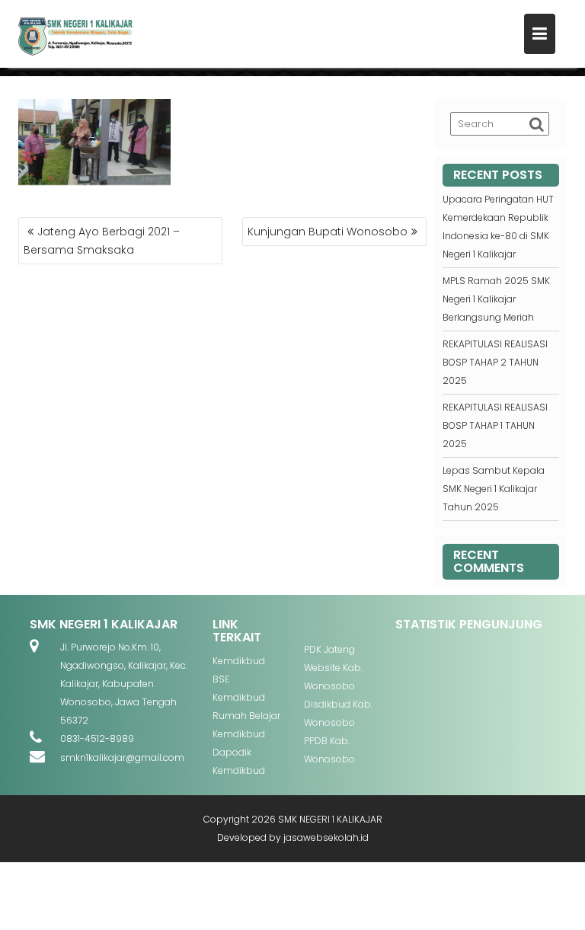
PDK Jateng (329, 649)
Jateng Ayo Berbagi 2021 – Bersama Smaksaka (102, 240)
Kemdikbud (239, 660)
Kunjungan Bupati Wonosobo (328, 231)
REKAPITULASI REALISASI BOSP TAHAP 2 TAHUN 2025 (495, 362)
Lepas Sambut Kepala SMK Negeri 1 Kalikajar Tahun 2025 (494, 488)
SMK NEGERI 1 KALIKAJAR (330, 819)
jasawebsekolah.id (326, 837)
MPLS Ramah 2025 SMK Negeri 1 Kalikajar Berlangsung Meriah (496, 299)
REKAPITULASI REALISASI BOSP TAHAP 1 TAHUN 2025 (495, 425)
